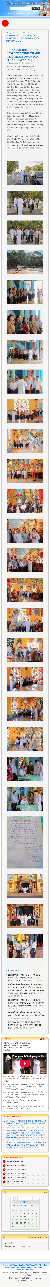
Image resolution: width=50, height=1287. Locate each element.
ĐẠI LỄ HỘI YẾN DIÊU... (14, 1162)
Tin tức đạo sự (25, 32)
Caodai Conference (16, 13)
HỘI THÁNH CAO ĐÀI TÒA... (16, 1166)
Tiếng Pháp (39, 3)
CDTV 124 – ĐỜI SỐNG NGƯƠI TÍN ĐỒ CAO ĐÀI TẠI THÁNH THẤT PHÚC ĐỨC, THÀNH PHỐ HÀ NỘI (26, 1078)
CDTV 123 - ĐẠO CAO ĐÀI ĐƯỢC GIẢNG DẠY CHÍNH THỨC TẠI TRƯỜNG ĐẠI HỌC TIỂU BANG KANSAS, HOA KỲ (24, 1086)
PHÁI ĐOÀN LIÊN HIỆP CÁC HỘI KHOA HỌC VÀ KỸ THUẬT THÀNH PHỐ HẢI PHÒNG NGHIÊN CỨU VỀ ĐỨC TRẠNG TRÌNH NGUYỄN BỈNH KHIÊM (26, 1134)
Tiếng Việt (26, 3)
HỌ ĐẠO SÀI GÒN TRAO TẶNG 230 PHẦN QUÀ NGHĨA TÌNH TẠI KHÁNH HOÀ (24, 1025)
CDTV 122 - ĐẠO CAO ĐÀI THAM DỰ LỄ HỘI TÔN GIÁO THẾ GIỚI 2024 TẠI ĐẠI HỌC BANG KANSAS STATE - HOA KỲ (25, 1094)
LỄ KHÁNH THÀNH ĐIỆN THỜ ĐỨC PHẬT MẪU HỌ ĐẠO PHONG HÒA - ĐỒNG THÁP (24, 978)
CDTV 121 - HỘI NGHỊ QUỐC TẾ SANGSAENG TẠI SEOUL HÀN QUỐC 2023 (24, 1107)
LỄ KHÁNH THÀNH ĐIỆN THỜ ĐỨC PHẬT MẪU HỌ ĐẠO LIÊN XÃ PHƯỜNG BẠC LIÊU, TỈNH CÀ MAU (26, 1003)
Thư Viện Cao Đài (33, 13)
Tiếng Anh (13, 3)
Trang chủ (10, 32)
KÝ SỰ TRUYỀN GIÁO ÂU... (16, 1182)
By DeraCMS (27, 1270)
